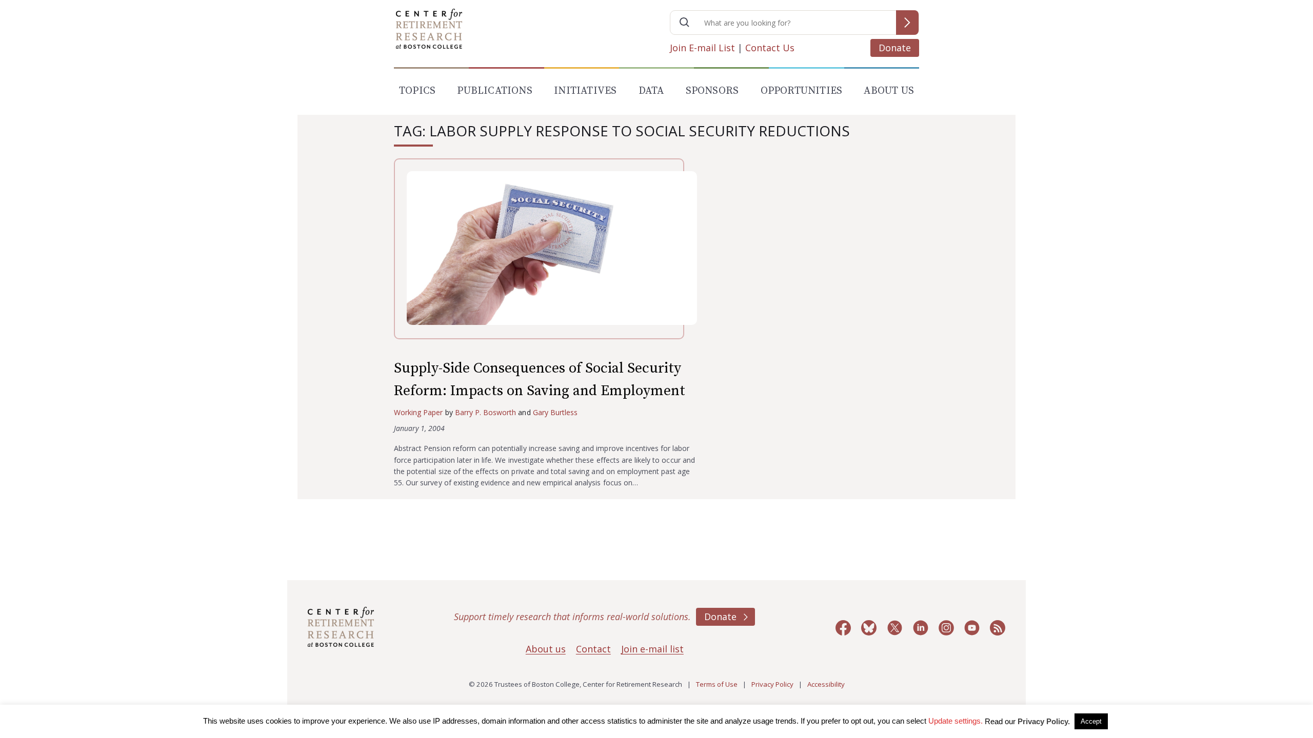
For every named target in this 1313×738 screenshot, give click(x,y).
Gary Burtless (555, 412)
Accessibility (826, 684)
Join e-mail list (652, 649)
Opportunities (802, 91)
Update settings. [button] (955, 720)
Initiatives (585, 91)
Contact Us (769, 48)
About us (546, 649)
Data (651, 91)
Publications (494, 91)
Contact (593, 649)
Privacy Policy (772, 684)
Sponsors (712, 91)
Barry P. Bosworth (485, 412)
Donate (895, 48)
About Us (889, 91)
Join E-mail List (702, 48)
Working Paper (418, 412)
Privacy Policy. (1044, 721)
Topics (417, 91)
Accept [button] (1091, 721)
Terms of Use (717, 684)
